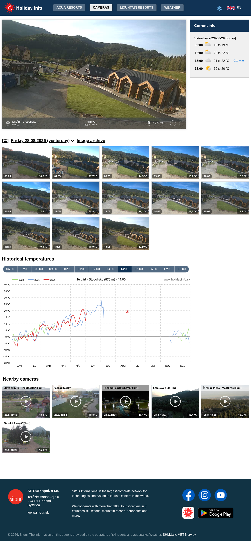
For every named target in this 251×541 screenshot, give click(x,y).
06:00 (10, 269)
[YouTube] (221, 495)
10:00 (67, 269)
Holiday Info (19, 5)
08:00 (39, 269)
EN (239, 7)
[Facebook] (188, 495)
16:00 (153, 269)
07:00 (24, 269)
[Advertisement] (219, 104)
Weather (172, 7)
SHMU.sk (169, 534)
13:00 (110, 269)
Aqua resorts (69, 7)
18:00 (182, 269)
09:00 (53, 269)
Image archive (91, 140)
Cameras (101, 7)
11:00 (81, 269)
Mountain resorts (136, 7)
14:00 (124, 269)
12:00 (96, 269)
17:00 (167, 269)
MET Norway (187, 534)
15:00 (139, 269)
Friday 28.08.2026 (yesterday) (40, 140)
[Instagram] (204, 495)
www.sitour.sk (38, 512)
